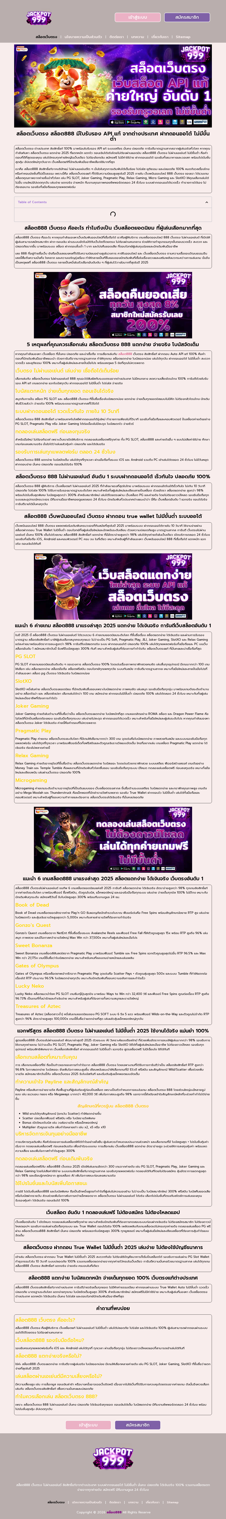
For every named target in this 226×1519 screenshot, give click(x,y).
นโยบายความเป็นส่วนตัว (83, 37)
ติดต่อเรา (116, 37)
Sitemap (183, 37)
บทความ (137, 37)
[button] (206, 202)
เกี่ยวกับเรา (159, 37)
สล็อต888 (125, 354)
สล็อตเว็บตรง (46, 37)
